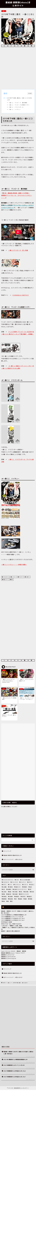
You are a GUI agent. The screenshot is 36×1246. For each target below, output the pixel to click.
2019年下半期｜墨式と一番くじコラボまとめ (19, 99)
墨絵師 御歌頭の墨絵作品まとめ (13, 855)
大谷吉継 (15, 891)
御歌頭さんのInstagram (8, 958)
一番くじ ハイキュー (14, 109)
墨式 (12, 579)
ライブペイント (18, 884)
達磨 (25, 899)
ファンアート (23, 882)
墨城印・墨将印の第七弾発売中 (10, 931)
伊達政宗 (25, 887)
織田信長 (4, 899)
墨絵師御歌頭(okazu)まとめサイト (16, 907)
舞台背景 (11, 899)
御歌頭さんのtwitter (8, 955)
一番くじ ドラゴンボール (15, 107)
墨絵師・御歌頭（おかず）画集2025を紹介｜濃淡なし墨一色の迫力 (18, 1053)
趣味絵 (20, 899)
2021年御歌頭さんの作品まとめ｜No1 (13, 920)
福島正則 (29, 896)
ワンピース (21, 577)
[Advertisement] (18, 68)
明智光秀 (9, 894)
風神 (4, 901)
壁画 (10, 891)
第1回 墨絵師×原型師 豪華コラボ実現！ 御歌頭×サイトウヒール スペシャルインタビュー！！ (16, 195)
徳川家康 (26, 891)
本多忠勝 (15, 894)
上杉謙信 (4, 887)
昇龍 (4, 894)
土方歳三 (4, 891)
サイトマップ (7, 851)
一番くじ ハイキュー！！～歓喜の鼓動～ (14, 564)
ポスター (4, 884)
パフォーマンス (15, 882)
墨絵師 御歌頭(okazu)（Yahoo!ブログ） (13, 953)
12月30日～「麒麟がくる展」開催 (11, 926)
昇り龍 (32, 891)
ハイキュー (14, 577)
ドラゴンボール (6, 577)
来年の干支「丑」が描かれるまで (11, 924)
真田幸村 (17, 896)
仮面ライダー (5, 579)
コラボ (17, 879)
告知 (30, 889)
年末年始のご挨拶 (6, 922)
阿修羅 (30, 899)
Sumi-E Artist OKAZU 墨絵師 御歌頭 (13, 951)
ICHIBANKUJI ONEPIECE (20, 295)
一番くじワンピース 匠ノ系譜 (18, 250)
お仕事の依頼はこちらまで (9, 806)
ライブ (10, 884)
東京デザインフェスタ (24, 894)
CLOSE (30, 93)
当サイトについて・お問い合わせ (13, 859)
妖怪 (21, 891)
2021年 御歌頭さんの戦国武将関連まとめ (13, 915)
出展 (30, 887)
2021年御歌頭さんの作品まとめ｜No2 (13, 918)
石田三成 (23, 896)
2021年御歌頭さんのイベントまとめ (12, 916)
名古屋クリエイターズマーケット (20, 889)
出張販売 (9, 889)
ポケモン (30, 882)
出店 (4, 889)
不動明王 (11, 887)
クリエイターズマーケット (8, 879)
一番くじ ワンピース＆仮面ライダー (19, 105)
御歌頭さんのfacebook (8, 956)
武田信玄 (4, 896)
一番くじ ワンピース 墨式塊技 (17, 102)
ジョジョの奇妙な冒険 (25, 879)
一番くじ (3, 11)
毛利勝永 (11, 896)
